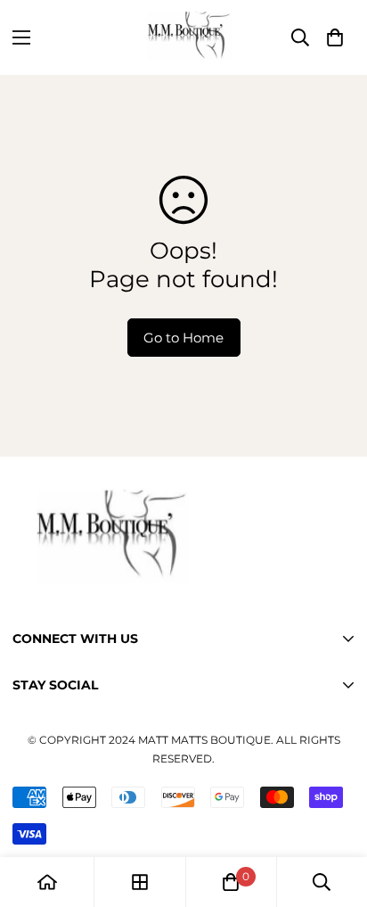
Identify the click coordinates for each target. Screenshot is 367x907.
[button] (335, 37)
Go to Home (183, 337)
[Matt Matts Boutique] (183, 37)
